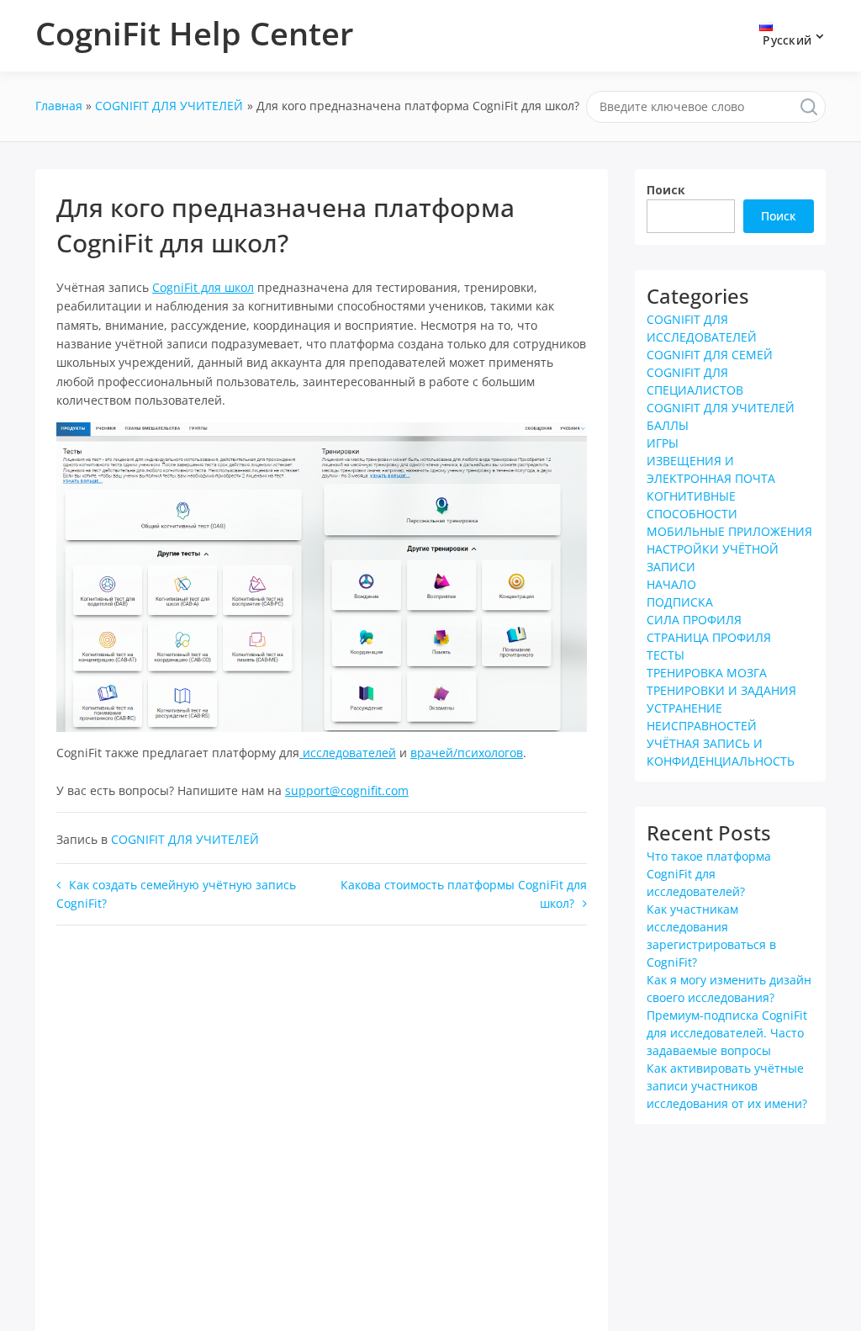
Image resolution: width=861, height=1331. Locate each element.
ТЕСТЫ (665, 655)
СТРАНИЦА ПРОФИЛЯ (709, 637)
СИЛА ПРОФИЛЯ (694, 620)
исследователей (347, 753)
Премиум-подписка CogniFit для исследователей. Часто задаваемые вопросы (727, 1032)
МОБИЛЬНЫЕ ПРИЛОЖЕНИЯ (729, 531)
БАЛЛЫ (668, 425)
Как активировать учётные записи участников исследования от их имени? (727, 1085)
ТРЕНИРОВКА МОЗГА (707, 673)
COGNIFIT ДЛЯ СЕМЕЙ (710, 355)
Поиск (666, 190)
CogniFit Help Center (194, 33)
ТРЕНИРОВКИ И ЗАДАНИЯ (721, 690)
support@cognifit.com (347, 790)
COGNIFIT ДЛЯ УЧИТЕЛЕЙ (185, 839)
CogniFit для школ (203, 287)
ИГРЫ (663, 443)
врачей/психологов (466, 753)
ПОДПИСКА (680, 602)
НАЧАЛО (671, 584)
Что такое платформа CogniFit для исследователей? (709, 873)
